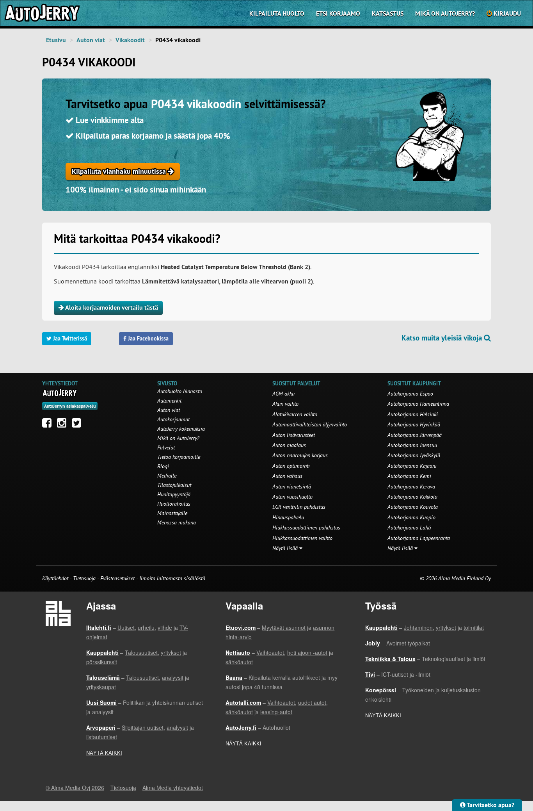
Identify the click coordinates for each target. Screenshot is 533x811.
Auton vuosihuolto (292, 496)
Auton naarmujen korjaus (300, 455)
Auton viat (90, 40)
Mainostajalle (172, 513)
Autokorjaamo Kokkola (412, 496)
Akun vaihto (285, 403)
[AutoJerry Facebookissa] (48, 424)
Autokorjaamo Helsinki (412, 414)
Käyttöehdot (56, 578)
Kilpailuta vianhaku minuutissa (120, 171)
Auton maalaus (289, 445)
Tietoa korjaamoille (178, 456)
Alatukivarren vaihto (294, 414)
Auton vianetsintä (291, 486)
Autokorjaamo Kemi (409, 475)
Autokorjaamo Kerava (411, 486)
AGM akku (283, 393)
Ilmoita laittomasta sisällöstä (172, 578)
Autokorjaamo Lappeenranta (418, 538)
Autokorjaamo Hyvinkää (413, 424)
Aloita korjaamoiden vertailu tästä (111, 307)
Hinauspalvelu (288, 517)
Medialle (166, 475)
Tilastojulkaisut (174, 484)
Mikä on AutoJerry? (445, 13)
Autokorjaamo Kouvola (412, 506)
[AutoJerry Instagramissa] (63, 424)
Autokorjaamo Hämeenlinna (418, 403)
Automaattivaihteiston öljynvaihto (309, 424)
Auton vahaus (287, 475)
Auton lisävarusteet (293, 434)
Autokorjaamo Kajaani (412, 465)
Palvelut (166, 447)
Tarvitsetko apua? (489, 805)
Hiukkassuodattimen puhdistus (306, 527)
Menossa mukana (176, 522)
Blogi (163, 466)
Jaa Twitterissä (69, 338)
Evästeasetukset (117, 578)
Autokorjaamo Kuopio (411, 517)
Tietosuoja (84, 578)
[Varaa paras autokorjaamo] (60, 392)
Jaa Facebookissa (147, 338)
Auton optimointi (291, 465)
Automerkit (169, 400)
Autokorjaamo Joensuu (412, 445)
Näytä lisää (285, 548)
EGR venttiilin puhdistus (298, 506)
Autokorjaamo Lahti (409, 527)
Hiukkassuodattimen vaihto (302, 538)
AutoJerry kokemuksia (181, 428)
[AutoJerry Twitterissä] (78, 424)
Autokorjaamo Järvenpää (414, 434)
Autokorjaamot (173, 419)
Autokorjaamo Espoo (410, 393)
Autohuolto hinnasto (179, 391)
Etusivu (56, 40)
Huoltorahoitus (173, 503)
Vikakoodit (130, 40)
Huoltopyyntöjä (173, 494)
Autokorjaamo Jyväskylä (413, 455)
